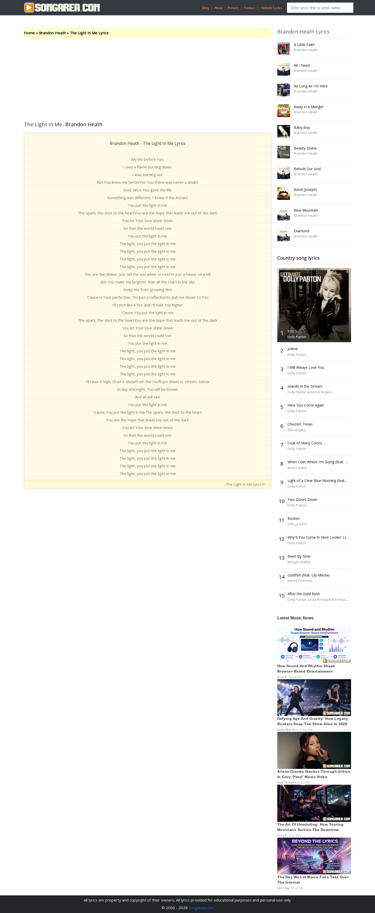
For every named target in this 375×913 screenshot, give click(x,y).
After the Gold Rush (304, 593)
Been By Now (299, 556)
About (218, 8)
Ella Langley (297, 429)
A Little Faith (304, 44)
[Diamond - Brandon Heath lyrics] (283, 234)
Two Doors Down (302, 499)
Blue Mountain (306, 210)
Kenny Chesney (300, 580)
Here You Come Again (306, 405)
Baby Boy (302, 127)
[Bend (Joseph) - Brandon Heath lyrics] (283, 193)
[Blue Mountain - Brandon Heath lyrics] (283, 214)
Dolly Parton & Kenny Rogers (310, 392)
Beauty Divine (305, 148)
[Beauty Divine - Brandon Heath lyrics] (283, 152)
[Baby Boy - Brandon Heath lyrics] (283, 131)
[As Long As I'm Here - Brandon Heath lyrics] (283, 90)
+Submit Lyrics (271, 8)
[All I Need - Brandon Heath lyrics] (283, 69)
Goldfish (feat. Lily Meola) (309, 575)
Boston (294, 518)
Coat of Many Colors (305, 443)
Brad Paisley (297, 467)
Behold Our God (307, 168)
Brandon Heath (52, 32)
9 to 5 (292, 331)
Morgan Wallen (299, 562)
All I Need (302, 65)
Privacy (233, 8)
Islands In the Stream (305, 386)
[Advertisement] (147, 76)
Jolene (293, 348)
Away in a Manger (308, 106)
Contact (249, 8)
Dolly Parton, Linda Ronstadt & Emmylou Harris (323, 599)
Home (29, 32)
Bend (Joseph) (305, 189)
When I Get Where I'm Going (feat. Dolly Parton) (327, 461)
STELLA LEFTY (297, 524)
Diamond (301, 230)
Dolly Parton (297, 336)
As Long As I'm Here (311, 86)
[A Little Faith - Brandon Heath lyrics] (283, 48)
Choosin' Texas (300, 424)
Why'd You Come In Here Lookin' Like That (323, 537)
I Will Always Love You (306, 367)
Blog (205, 8)
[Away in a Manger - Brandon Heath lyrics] (283, 110)
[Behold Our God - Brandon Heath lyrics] (283, 172)
